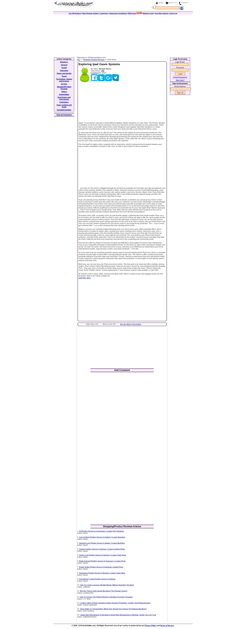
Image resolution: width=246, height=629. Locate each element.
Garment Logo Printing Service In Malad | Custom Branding (102, 543)
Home (160, 3)
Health (64, 68)
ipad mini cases (85, 278)
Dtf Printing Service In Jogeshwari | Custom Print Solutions (101, 531)
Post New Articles (161, 13)
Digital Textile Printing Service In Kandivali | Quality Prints (101, 567)
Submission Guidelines (118, 13)
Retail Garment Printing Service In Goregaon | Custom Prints (102, 561)
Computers (64, 102)
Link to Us (173, 13)
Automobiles (64, 95)
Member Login (148, 13)
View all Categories (64, 115)
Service (64, 84)
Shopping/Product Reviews (64, 88)
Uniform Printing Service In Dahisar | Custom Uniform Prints (102, 549)
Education (64, 71)
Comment (94, 73)
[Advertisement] (123, 35)
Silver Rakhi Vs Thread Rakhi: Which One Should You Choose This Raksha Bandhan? (113, 609)
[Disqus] (122, 411)
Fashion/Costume (64, 110)
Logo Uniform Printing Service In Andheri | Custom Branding (102, 537)
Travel (64, 76)
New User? (180, 80)
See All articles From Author (130, 324)
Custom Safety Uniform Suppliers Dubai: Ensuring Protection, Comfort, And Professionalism (115, 603)
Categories (104, 13)
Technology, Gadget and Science (64, 80)
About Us (172, 3)
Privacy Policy (150, 626)
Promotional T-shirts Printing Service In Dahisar (97, 579)
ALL (78, 60)
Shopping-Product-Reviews (93, 60)
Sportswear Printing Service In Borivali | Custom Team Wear (102, 573)
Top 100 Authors (75, 13)
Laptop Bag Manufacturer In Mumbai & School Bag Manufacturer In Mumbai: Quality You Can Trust (118, 615)
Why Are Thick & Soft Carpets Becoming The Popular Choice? (104, 591)
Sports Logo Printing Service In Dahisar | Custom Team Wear (102, 555)
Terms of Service (167, 626)
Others (64, 92)
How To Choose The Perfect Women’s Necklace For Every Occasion (106, 597)
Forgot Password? (180, 77)
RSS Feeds (132, 13)
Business (64, 62)
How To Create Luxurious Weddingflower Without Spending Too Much (107, 585)
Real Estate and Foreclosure (64, 98)
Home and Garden (64, 73)
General (64, 65)
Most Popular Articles (90, 13)
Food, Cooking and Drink (64, 106)
